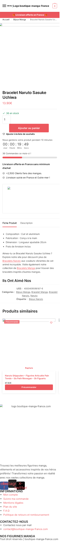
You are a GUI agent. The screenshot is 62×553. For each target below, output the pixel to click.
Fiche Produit (9, 223)
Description (26, 223)
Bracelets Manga (26, 268)
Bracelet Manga (39, 292)
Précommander (28, 387)
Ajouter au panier (29, 128)
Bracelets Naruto (11, 260)
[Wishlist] (51, 322)
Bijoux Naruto (36, 299)
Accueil (5, 19)
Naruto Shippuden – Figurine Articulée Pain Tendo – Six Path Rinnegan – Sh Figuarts (27, 377)
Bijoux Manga (19, 19)
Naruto (34, 295)
